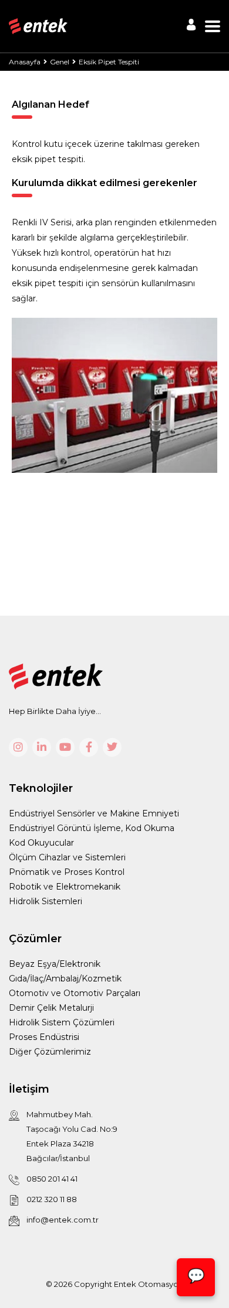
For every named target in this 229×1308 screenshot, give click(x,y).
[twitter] (112, 747)
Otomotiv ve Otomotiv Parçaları (74, 993)
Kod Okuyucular (41, 842)
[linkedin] (41, 747)
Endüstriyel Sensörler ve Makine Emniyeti (94, 813)
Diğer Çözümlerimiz (50, 1051)
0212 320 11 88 (51, 1199)
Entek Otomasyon (148, 1284)
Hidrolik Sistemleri (45, 901)
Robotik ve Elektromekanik (64, 886)
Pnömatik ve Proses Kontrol (66, 872)
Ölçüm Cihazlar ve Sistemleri (67, 857)
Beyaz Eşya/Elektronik (54, 964)
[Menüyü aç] (212, 26)
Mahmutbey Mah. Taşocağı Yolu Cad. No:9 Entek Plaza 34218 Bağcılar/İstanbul (71, 1136)
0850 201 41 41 (52, 1178)
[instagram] (18, 747)
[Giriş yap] (191, 24)
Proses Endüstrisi (44, 1037)
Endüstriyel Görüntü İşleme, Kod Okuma (91, 828)
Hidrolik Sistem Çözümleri (61, 1022)
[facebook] (88, 747)
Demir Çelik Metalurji (51, 1008)
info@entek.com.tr (62, 1219)
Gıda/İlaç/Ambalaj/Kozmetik (65, 978)
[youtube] (65, 747)
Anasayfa (25, 61)
